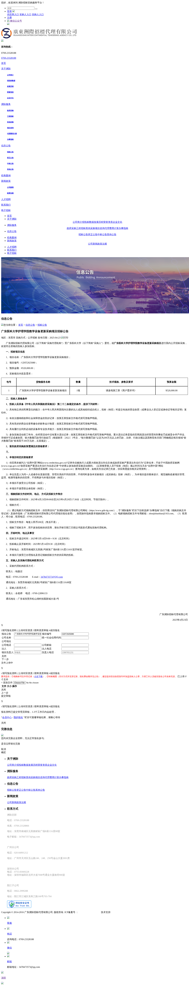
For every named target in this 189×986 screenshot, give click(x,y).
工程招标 (10, 116)
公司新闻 (10, 187)
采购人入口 (25, 14)
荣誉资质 (10, 92)
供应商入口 (13, 14)
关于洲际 (6, 68)
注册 (9, 17)
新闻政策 (6, 181)
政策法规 (10, 193)
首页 (3, 63)
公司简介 (10, 75)
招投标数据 (11, 80)
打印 (65, 337)
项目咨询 (10, 128)
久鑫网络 (115, 912)
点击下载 (38, 676)
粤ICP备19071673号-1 (89, 912)
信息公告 (6, 145)
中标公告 (10, 163)
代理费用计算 (12, 133)
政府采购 (10, 110)
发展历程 (10, 86)
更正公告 (10, 158)
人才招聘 (6, 199)
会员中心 (7, 717)
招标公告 (10, 152)
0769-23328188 (8, 58)
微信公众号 (15, 21)
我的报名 (18, 717)
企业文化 (10, 98)
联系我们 (6, 205)
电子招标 (6, 210)
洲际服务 (6, 104)
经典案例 (6, 175)
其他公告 (10, 169)
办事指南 (10, 139)
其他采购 (10, 122)
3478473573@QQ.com (52, 577)
